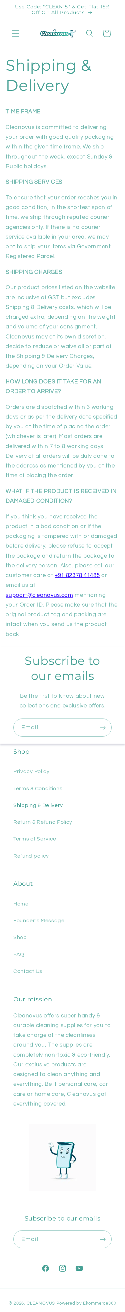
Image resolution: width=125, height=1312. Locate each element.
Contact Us (27, 971)
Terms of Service (34, 838)
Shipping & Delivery (38, 805)
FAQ (18, 954)
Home (21, 904)
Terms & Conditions (37, 788)
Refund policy (31, 856)
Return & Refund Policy (42, 822)
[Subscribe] (102, 728)
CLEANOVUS (41, 1303)
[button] (15, 33)
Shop (20, 937)
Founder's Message (39, 920)
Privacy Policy (31, 771)
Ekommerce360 (99, 1303)
